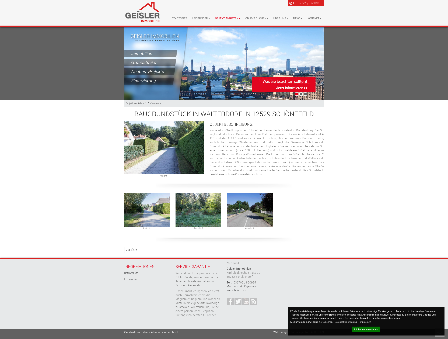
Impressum (130, 279)
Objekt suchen (255, 18)
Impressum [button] (365, 322)
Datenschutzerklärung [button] (346, 322)
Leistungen (200, 18)
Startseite (179, 18)
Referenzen (154, 103)
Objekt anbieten (226, 18)
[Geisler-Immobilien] (142, 12)
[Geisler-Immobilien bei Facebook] (230, 301)
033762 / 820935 (308, 3)
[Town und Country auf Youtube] (245, 301)
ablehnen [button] (327, 322)
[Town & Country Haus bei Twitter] (237, 301)
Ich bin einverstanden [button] (366, 329)
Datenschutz (131, 273)
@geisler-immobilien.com (241, 288)
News (296, 18)
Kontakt (313, 18)
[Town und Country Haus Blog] (253, 301)
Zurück (131, 250)
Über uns (279, 18)
